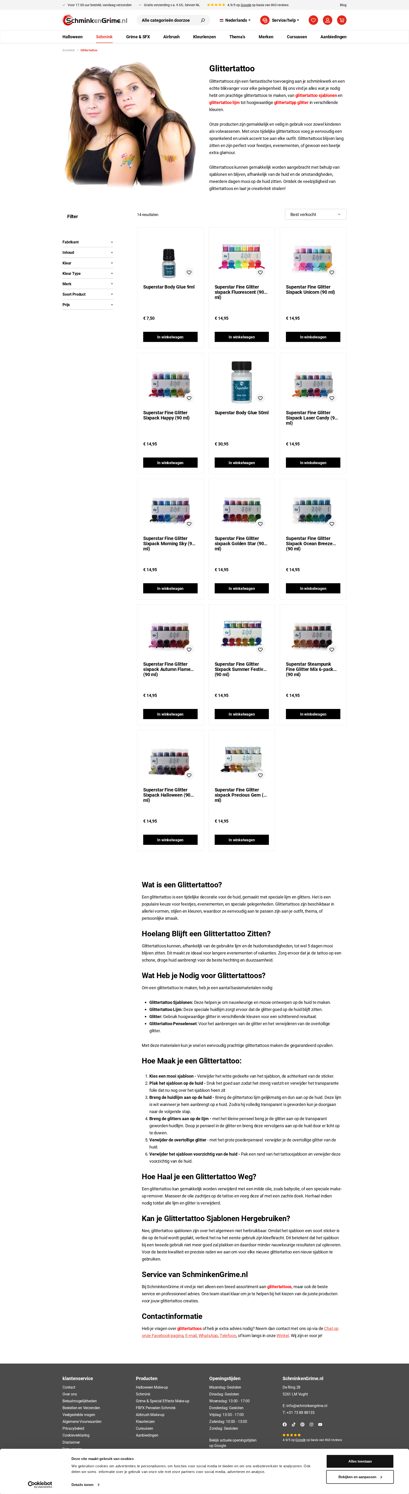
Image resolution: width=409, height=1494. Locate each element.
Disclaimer (71, 1442)
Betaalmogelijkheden (79, 1400)
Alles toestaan (360, 1461)
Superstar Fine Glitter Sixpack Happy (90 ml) (166, 415)
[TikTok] (294, 1423)
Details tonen (82, 1485)
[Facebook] (285, 1423)
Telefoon (228, 1335)
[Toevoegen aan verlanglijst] (189, 272)
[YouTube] (320, 1423)
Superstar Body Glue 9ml (169, 287)
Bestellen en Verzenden (81, 1407)
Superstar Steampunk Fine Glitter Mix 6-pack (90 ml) (309, 666)
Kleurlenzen (145, 1421)
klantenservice (77, 1378)
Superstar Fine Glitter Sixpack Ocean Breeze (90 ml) (309, 540)
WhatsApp (208, 1335)
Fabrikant (70, 241)
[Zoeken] (202, 20)
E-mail (191, 1335)
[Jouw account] (327, 20)
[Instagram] (311, 1423)
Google (246, 5)
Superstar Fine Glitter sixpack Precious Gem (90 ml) (242, 792)
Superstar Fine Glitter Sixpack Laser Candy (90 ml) (311, 415)
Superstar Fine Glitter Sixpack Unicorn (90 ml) (310, 289)
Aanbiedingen (147, 1435)
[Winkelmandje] (342, 20)
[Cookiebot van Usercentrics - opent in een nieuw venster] (40, 1484)
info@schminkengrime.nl (306, 1405)
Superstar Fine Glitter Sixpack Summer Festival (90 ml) (241, 666)
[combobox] (166, 20)
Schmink (143, 1393)
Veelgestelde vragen (78, 1414)
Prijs (66, 304)
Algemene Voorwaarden (81, 1421)
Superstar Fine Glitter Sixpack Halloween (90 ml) (166, 792)
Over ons (69, 1393)
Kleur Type (71, 273)
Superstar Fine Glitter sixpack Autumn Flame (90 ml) (166, 666)
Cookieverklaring (75, 1435)
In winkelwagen (170, 336)
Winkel (282, 1335)
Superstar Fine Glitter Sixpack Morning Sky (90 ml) (169, 540)
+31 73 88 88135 (300, 1412)
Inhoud (68, 252)
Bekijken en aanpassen (357, 1477)
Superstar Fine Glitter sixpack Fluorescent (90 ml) (239, 289)
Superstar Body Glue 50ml (242, 412)
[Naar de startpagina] (94, 20)
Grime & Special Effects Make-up (162, 1400)
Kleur (66, 262)
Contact (68, 1387)
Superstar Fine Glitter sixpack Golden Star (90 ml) (239, 540)
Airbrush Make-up (150, 1414)
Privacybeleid (73, 1428)
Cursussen (144, 1428)
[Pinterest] (302, 1423)
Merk (66, 283)
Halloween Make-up (152, 1387)
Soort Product (73, 294)
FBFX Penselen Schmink (156, 1407)
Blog (343, 5)
